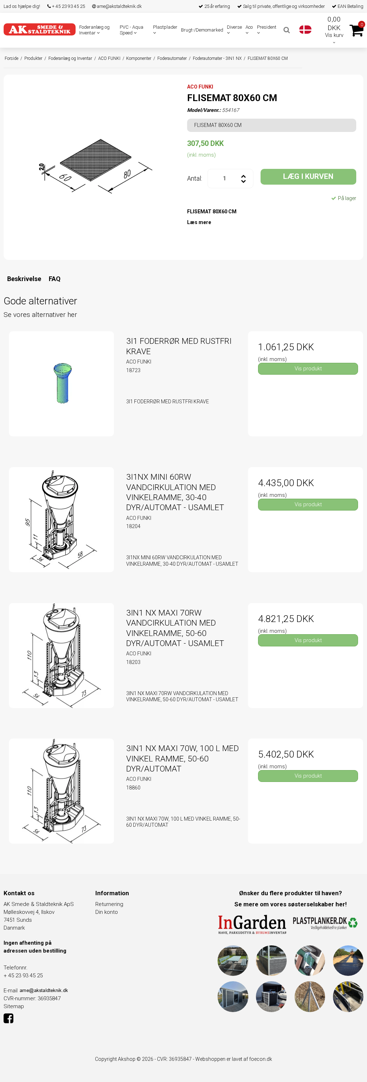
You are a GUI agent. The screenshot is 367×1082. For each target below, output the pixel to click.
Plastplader (165, 27)
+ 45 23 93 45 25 (68, 6)
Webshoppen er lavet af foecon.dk (233, 1059)
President (266, 27)
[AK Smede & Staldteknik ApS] (40, 29)
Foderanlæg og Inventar (94, 29)
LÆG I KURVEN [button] (308, 176)
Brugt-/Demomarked (202, 30)
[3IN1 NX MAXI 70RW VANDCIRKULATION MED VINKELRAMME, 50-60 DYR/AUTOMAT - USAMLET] (61, 660)
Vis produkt (308, 368)
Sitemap (14, 1006)
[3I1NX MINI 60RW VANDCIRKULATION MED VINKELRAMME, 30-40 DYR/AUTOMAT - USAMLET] (61, 524)
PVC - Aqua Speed (131, 29)
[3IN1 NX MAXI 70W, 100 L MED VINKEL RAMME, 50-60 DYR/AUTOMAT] (61, 796)
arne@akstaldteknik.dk (119, 6)
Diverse (234, 27)
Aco (249, 27)
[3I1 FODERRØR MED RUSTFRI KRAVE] (61, 388)
